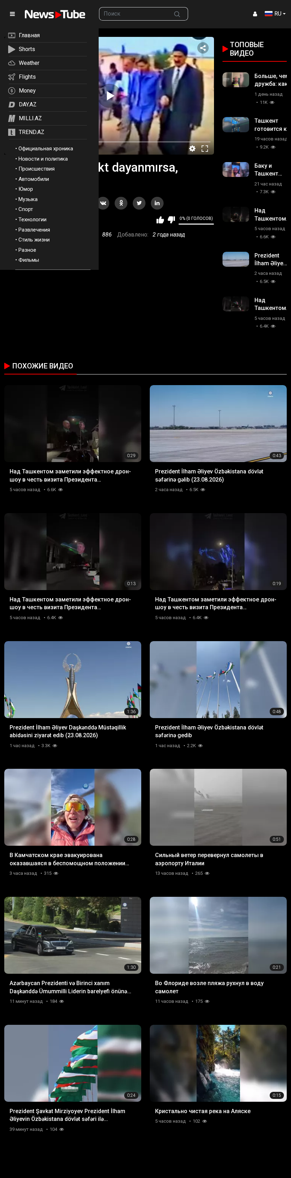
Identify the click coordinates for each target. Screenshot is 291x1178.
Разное (27, 250)
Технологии (32, 219)
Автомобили (33, 179)
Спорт (25, 209)
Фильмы (28, 260)
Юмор (25, 189)
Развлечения (34, 230)
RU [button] (277, 13)
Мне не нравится (171, 219)
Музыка (28, 199)
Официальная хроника (45, 148)
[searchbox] (133, 14)
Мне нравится (160, 219)
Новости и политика (43, 159)
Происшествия (36, 169)
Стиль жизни (34, 240)
